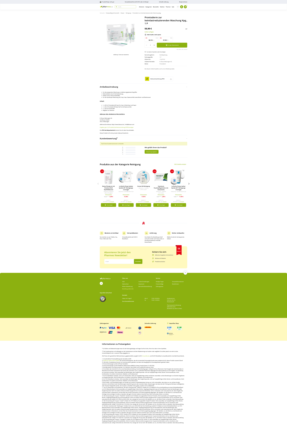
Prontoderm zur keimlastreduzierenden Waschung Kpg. (147, 13)
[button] (189, 184)
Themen (168, 7)
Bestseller (156, 7)
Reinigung (128, 13)
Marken (162, 7)
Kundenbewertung (108, 138)
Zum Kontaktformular (128, 301)
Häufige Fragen (160, 281)
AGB (123, 281)
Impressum (141, 284)
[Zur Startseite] (106, 6)
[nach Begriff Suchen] (116, 6)
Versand (112, 201)
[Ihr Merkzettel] (177, 6)
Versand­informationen (178, 281)
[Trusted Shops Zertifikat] (103, 299)
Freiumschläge (159, 284)
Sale (173, 7)
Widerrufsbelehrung (127, 286)
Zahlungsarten (159, 286)
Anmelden (138, 261)
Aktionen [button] (141, 7)
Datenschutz (125, 284)
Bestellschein (175, 284)
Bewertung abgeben (151, 152)
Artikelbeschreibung (109, 87)
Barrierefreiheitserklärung (145, 286)
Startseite (102, 13)
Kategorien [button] (148, 7)
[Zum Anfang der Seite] (185, 273)
